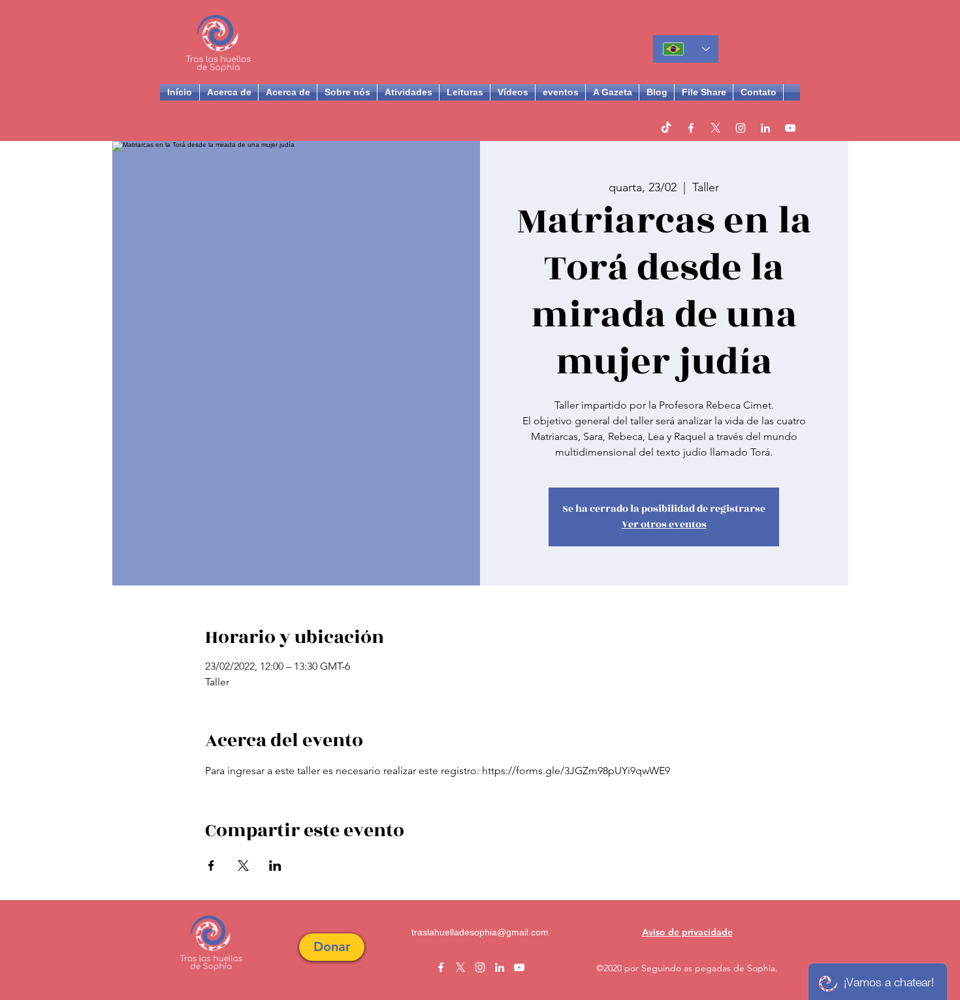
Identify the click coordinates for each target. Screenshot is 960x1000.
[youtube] (790, 127)
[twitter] (715, 127)
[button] (331, 947)
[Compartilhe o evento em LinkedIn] (275, 865)
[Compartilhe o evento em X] (243, 865)
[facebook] (690, 127)
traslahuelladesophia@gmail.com (480, 932)
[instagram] (740, 127)
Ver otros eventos (664, 524)
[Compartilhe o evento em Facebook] (211, 865)
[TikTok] (666, 127)
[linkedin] (765, 127)
